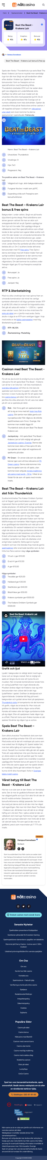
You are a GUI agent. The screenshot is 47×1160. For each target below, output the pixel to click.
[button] (5, 5)
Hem (5, 13)
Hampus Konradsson (14, 54)
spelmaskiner (7, 548)
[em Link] (22, 848)
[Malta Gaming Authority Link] (28, 1112)
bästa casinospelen (25, 319)
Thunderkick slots (9, 702)
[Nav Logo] (23, 5)
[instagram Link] (18, 906)
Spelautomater (17, 13)
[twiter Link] (23, 906)
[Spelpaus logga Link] (28, 1105)
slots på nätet (7, 313)
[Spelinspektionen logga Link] (18, 1112)
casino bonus (10, 397)
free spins (24, 250)
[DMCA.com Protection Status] (23, 1119)
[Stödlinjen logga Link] (18, 1105)
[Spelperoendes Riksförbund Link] (38, 1105)
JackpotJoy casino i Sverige (20, 443)
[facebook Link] (29, 906)
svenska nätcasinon (10, 388)
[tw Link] (18, 848)
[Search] (42, 4)
